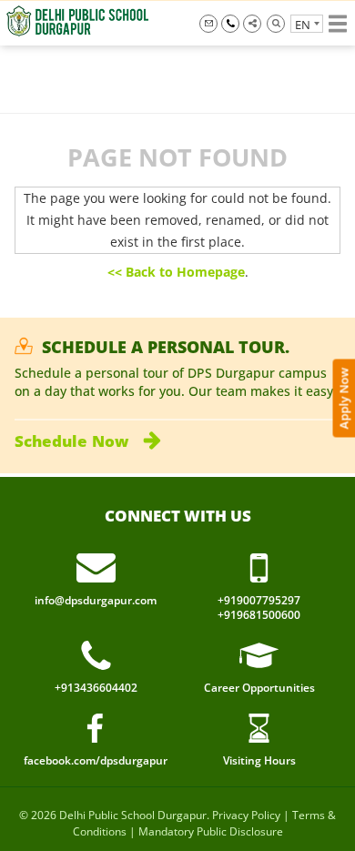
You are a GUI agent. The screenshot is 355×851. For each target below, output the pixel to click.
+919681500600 (259, 615)
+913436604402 (96, 688)
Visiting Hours (259, 760)
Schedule (71, 441)
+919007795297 (230, 24)
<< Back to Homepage (176, 271)
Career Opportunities (259, 687)
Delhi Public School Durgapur (133, 815)
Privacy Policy (246, 815)
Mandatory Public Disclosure (210, 831)
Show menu (338, 24)
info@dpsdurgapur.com (208, 24)
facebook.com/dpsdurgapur (95, 760)
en (302, 24)
